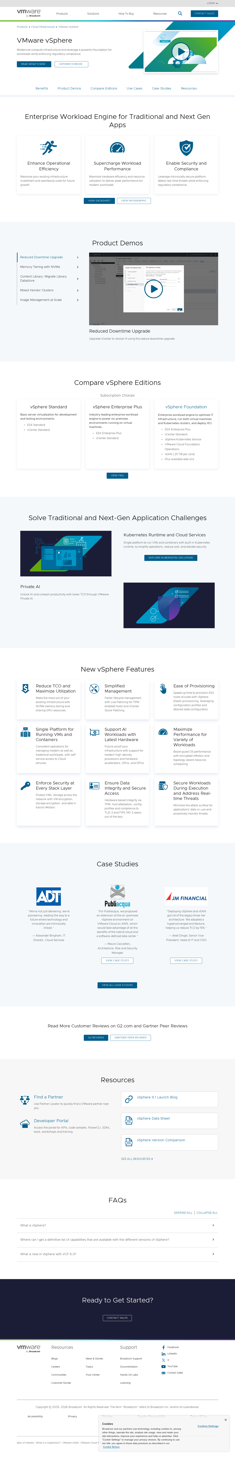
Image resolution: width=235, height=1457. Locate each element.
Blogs (54, 1359)
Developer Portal (51, 1121)
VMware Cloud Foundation (95, 1443)
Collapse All (207, 1212)
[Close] (226, 1420)
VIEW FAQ (117, 475)
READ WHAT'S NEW (33, 64)
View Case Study (117, 960)
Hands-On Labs (129, 1375)
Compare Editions (103, 88)
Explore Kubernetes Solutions (171, 558)
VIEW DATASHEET (99, 201)
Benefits (42, 88)
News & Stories (94, 1359)
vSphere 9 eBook (70, 64)
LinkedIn (172, 1354)
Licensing (125, 1383)
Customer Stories (61, 1383)
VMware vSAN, (70, 1443)
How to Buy (126, 13)
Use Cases (134, 88)
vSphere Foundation (186, 407)
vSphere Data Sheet (153, 1118)
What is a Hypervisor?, (48, 1443)
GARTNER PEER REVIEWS (131, 1037)
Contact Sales (175, 1373)
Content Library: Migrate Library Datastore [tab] (43, 278)
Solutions (93, 13)
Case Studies (162, 88)
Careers (55, 1367)
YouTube (172, 1366)
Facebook (173, 1347)
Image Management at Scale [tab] (41, 300)
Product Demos (69, 88)
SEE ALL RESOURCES (135, 1159)
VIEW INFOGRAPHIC (134, 201)
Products (62, 13)
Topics (89, 1367)
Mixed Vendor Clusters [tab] (37, 290)
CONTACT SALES (204, 13)
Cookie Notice (111, 1446)
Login (211, 3)
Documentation (129, 1367)
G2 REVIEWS (96, 1037)
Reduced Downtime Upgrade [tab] (41, 257)
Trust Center (93, 1375)
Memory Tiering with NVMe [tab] (40, 267)
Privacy (72, 1416)
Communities (58, 1375)
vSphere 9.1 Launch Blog (157, 1097)
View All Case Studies (117, 985)
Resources (160, 13)
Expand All (183, 1212)
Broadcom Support (131, 1359)
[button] (117, 1226)
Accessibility (35, 1416)
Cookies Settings (208, 1426)
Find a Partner (48, 1097)
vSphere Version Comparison (161, 1140)
